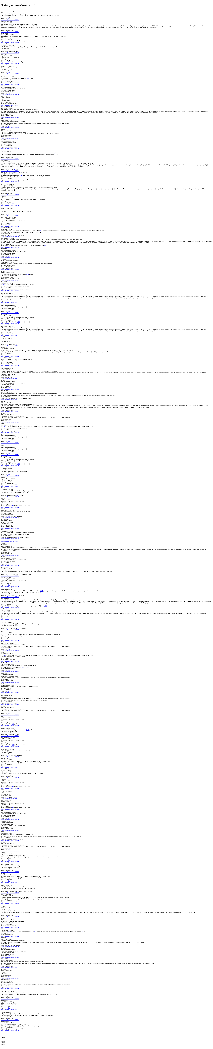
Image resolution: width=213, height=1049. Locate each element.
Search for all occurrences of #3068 (10, 671)
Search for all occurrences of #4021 (10, 486)
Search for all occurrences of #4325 (10, 893)
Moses (2, 683)
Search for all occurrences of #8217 (10, 1009)
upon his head (4, 390)
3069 (27, 667)
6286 (9, 474)
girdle (2, 789)
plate (2, 631)
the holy (3, 413)
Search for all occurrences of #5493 (10, 946)
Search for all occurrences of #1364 (10, 1030)
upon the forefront (6, 227)
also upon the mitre (6, 577)
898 (9, 18)
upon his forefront (9, 588)
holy (2, 118)
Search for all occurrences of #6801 (10, 830)
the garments (14, 11)
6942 (9, 126)
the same (12, 979)
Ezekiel (3, 1044)
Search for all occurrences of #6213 (10, 32)
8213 (9, 1008)
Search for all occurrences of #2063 (10, 988)
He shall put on (8, 695)
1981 (13, 834)
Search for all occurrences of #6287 (10, 476)
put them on (8, 894)
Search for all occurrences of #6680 (10, 682)
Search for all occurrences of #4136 (10, 236)
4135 (41, 230)
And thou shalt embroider (11, 260)
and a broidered (5, 65)
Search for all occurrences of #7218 (10, 399)
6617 (9, 214)
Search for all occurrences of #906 (10, 507)
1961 (9, 670)
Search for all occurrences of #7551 (10, 365)
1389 (15, 485)
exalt (2, 990)
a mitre (3, 85)
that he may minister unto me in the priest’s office (14, 172)
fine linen (4, 314)
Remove (3, 937)
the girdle (3, 337)
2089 (17, 987)
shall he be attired (5, 821)
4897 (18, 289)
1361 (4, 1024)
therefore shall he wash (7, 863)
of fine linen (4, 281)
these (2, 831)
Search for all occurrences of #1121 (10, 171)
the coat (3, 271)
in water (3, 884)
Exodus (3, 1041)
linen (2, 529)
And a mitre (8, 446)
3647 (9, 516)
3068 (9, 931)
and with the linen (6, 800)
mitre (2, 810)
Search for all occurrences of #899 (10, 20)
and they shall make (6, 106)
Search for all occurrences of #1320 (10, 767)
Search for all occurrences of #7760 (10, 195)
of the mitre (4, 248)
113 (17, 925)
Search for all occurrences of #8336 (10, 290)
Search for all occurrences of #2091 (10, 629)
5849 (9, 976)
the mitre (3, 304)
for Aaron (3, 139)
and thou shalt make (6, 292)
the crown (3, 969)
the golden (3, 621)
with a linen (4, 779)
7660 (9, 72)
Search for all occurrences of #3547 (10, 181)
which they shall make (6, 21)
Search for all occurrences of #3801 (10, 84)
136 (18, 931)
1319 (9, 766)
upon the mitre (4, 434)
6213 (9, 354)
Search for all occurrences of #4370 (10, 517)
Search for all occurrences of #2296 (10, 777)
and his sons (4, 160)
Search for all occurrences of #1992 (10, 840)
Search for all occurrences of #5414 (10, 411)
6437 (45, 245)
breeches (3, 508)
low (7, 1000)
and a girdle (4, 96)
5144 (4, 426)
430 (35, 931)
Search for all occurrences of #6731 (10, 640)
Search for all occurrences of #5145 (10, 432)
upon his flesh (4, 758)
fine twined (5, 519)
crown (2, 423)
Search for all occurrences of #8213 (10, 1020)
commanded (4, 673)
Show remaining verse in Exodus (9, 541)
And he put (6, 544)
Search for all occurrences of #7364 (10, 872)
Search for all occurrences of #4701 (10, 94)
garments (3, 129)
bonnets (3, 477)
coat (2, 75)
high (7, 1021)
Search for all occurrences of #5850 (10, 978)
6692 (4, 634)
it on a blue (3, 196)
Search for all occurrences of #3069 (10, 936)
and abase (3, 1011)
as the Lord (4, 662)
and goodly (4, 467)
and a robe (4, 54)
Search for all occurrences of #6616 (10, 215)
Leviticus (3, 1042)
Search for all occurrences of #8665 (10, 73)
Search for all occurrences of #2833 (10, 42)
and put (3, 401)
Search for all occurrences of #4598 (10, 63)
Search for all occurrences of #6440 (10, 247)
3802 (27, 78)
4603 (9, 62)
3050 (23, 667)
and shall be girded (6, 768)
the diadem (3, 948)
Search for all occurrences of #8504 (10, 205)
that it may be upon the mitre (8, 217)
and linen (3, 498)
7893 (3, 284)
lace (2, 207)
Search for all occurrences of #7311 (10, 967)
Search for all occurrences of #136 (10, 927)
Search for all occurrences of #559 (10, 916)
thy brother (3, 150)
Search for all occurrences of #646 (10, 53)
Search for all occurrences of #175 (10, 148)
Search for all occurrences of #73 (9, 105)
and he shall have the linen (8, 737)
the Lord (3, 918)
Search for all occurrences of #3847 (10, 704)
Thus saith (7, 908)
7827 (13, 204)
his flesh (3, 873)
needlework (5, 347)
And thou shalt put (9, 184)
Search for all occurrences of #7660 (10, 269)
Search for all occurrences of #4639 (10, 356)
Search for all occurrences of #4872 (10, 692)
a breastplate (4, 33)
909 (13, 505)
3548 (21, 175)
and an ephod (4, 44)
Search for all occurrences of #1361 (10, 999)
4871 (9, 691)
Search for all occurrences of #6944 (10, 127)
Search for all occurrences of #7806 (10, 528)
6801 (9, 93)
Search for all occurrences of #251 (10, 159)
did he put (4, 609)
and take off (4, 958)
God (2, 928)
